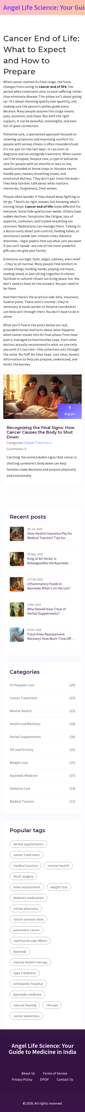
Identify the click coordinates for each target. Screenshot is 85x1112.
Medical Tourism (22, 801)
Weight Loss (19, 762)
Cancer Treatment (38, 442)
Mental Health (21, 711)
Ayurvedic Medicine (23, 775)
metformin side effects (30, 940)
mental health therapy (30, 962)
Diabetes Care (20, 788)
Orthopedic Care (22, 685)
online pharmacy (25, 908)
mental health (58, 865)
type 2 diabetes (24, 973)
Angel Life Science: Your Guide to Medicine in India (42, 1049)
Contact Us (65, 1079)
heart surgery (23, 876)
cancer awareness (26, 1016)
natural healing (24, 1005)
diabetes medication (28, 898)
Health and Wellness (25, 724)
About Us (28, 1073)
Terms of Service (55, 1073)
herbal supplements (28, 844)
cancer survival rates (28, 919)
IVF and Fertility (21, 749)
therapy (52, 1005)
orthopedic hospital (28, 983)
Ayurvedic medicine (27, 994)
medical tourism (25, 865)
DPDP (44, 1079)
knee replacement (27, 887)
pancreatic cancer (26, 930)
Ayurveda (20, 951)
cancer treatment (26, 855)
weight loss (59, 887)
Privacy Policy (22, 1079)
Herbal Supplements (25, 736)
